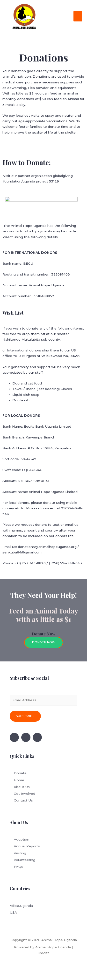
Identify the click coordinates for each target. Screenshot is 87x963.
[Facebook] (14, 737)
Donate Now (43, 642)
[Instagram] (37, 737)
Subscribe (25, 716)
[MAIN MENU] (77, 16)
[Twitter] (25, 737)
